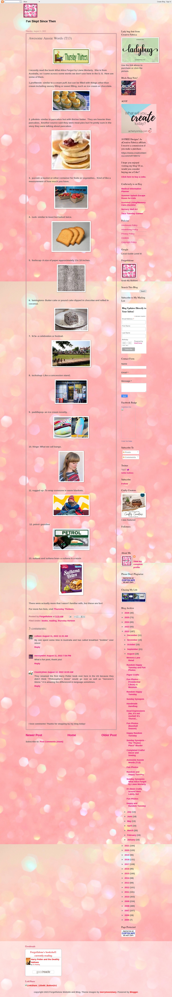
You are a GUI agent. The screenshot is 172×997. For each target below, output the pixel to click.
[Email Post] (70, 616)
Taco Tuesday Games (132, 213)
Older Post (109, 735)
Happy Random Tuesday (134, 734)
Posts (127, 452)
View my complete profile (138, 564)
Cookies (125, 238)
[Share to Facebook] (82, 617)
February (132, 835)
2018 (127, 859)
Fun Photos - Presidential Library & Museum (133, 683)
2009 (127, 901)
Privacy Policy (127, 233)
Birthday (125, 340)
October (131, 644)
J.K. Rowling (36, 964)
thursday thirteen (66, 620)
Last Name (126, 333)
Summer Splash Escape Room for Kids (133, 196)
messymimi (40, 655)
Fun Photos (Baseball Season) (132, 726)
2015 (127, 873)
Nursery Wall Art (129, 209)
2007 (127, 910)
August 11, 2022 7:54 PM (59, 655)
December (132, 635)
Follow (124, 483)
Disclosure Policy (129, 225)
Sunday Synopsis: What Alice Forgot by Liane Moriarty (136, 781)
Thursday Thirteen (64, 609)
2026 (127, 613)
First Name (126, 326)
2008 (127, 906)
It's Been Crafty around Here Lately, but (134, 791)
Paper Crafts (133, 675)
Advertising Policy (129, 229)
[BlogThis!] (77, 617)
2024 (127, 622)
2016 (127, 869)
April (130, 825)
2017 (127, 864)
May (129, 821)
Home (72, 735)
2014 (127, 878)
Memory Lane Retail (133, 658)
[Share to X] (79, 617)
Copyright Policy (129, 242)
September (133, 649)
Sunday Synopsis (135, 699)
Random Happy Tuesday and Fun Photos (136, 667)
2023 (127, 626)
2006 (127, 915)
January (131, 839)
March (130, 830)
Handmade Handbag (132, 704)
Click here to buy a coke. (133, 177)
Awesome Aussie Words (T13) (135, 761)
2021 (127, 845)
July (129, 812)
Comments (130, 457)
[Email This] (75, 617)
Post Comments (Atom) (51, 741)
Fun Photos (132, 767)
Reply (37, 647)
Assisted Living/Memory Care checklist (133, 203)
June (130, 816)
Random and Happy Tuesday (135, 773)
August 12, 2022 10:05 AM (60, 672)
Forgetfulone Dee (126, 407)
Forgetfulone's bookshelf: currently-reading (43, 953)
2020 (127, 850)
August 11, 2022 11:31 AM (55, 636)
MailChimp (138, 343)
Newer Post (34, 735)
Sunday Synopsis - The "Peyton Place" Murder (136, 743)
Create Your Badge (126, 441)
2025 (127, 617)
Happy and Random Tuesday (136, 804)
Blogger (134, 992)
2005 (127, 920)
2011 (127, 892)
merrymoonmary (108, 992)
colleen (38, 636)
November (132, 640)
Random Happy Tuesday (134, 693)
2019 (127, 855)
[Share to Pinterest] (84, 617)
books (45, 620)
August (131, 654)
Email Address (128, 319)
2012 (127, 887)
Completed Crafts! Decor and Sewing (136, 753)
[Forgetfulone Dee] (128, 438)
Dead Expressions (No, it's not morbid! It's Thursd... (136, 715)
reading (53, 620)
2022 (127, 631)
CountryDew (40, 672)
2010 (127, 896)
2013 (127, 882)
